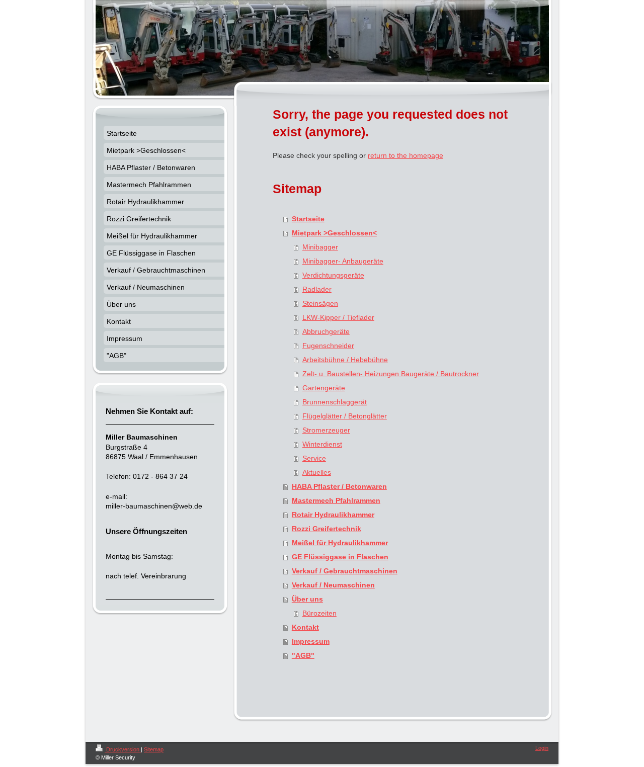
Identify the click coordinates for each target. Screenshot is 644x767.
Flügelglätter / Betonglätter (344, 416)
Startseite (308, 219)
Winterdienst (322, 444)
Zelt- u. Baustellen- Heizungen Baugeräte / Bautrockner (390, 374)
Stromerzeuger (326, 430)
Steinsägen (320, 303)
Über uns (307, 599)
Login (541, 748)
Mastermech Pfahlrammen (336, 500)
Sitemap (154, 749)
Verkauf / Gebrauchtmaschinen (344, 571)
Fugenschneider (328, 346)
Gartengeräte (323, 388)
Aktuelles (316, 472)
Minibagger (320, 247)
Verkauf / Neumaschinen (333, 585)
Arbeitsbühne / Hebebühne (345, 360)
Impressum (311, 641)
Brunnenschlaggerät (334, 402)
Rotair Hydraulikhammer (333, 514)
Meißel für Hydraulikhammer (340, 543)
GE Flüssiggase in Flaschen (340, 557)
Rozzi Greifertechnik (326, 529)
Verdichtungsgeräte (333, 275)
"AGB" (303, 655)
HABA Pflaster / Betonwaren (339, 486)
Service (314, 458)
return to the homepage (405, 155)
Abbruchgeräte (326, 331)
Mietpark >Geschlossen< (334, 233)
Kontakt (305, 627)
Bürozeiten (319, 613)
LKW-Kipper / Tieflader (338, 317)
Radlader (317, 289)
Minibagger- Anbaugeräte (342, 261)
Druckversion (123, 749)
